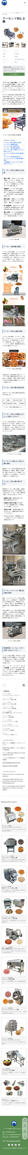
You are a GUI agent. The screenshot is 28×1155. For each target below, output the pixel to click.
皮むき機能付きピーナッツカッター (12, 713)
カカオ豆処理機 (6, 728)
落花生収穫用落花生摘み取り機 (11, 763)
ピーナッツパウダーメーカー (10, 726)
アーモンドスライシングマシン (11, 695)
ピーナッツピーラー (19, 668)
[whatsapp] (19, 1145)
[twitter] (16, 1145)
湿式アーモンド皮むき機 (9, 704)
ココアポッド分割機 (8, 730)
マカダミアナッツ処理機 (8, 707)
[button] (11, 45)
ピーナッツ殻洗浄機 (8, 717)
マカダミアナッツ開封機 (9, 708)
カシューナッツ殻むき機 (9, 700)
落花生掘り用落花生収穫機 (9, 766)
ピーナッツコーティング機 (9, 721)
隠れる (13, 140)
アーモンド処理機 (14, 13)
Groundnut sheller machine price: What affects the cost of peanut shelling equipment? (12, 781)
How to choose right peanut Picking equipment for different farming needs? (13, 788)
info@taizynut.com (15, 1134)
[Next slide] (23, 33)
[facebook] (12, 1145)
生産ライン (5, 733)
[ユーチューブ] (9, 1145)
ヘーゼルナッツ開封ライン (9, 735)
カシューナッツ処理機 (7, 698)
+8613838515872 (10, 1132)
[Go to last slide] (5, 33)
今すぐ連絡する (14, 74)
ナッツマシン (5, 13)
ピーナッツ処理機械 (7, 711)
